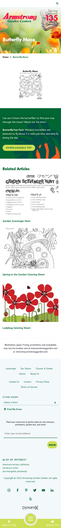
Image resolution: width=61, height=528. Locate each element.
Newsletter (52, 525)
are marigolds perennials (15, 471)
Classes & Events (44, 368)
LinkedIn (52, 490)
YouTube (43, 490)
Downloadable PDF (19, 147)
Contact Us (14, 381)
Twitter (35, 490)
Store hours (10, 397)
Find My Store (9, 525)
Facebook (17, 490)
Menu (30, 518)
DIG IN (52, 445)
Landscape (11, 368)
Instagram (9, 490)
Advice (22, 373)
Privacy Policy (42, 381)
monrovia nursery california (16, 464)
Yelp (30, 499)
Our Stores (25, 368)
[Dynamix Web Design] (30, 508)
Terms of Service (29, 387)
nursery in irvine (10, 467)
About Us (34, 373)
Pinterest (26, 490)
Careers (27, 381)
